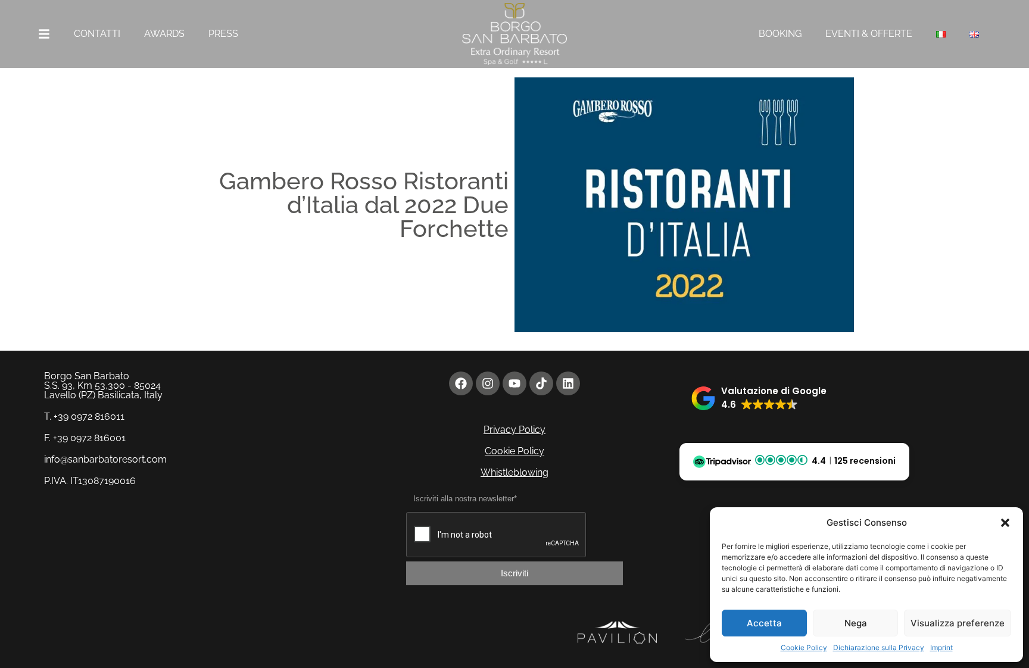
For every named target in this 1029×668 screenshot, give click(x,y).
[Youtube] (514, 383)
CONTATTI (97, 33)
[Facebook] (461, 383)
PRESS (223, 33)
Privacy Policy (514, 429)
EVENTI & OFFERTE (868, 33)
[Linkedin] (568, 383)
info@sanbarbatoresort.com (105, 459)
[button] (1005, 523)
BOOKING (780, 33)
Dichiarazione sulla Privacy (878, 647)
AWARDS (164, 33)
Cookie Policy (804, 647)
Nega (855, 623)
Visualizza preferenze (957, 623)
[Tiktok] (541, 383)
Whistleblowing (514, 472)
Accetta (764, 623)
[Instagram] (488, 383)
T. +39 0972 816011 (84, 416)
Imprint (941, 647)
